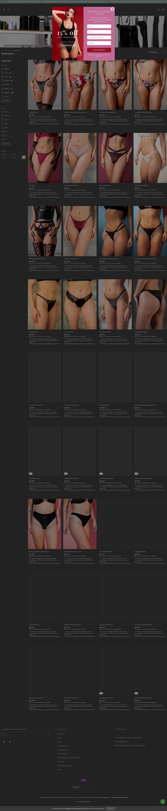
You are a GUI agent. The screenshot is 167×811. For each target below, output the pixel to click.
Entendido (110, 808)
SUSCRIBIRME (99, 50)
